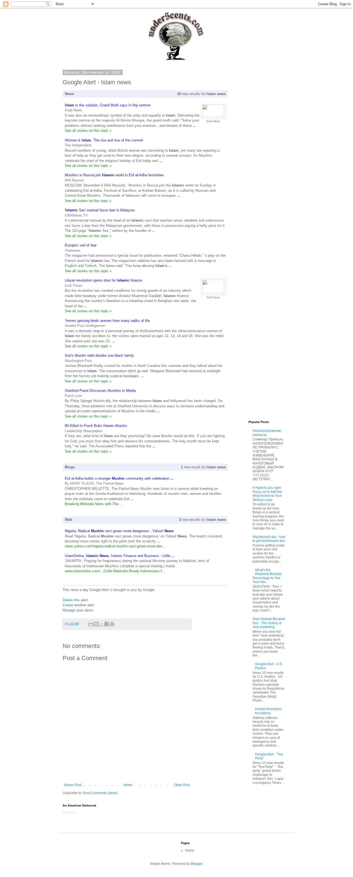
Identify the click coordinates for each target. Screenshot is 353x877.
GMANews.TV (76, 215)
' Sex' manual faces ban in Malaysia (100, 210)
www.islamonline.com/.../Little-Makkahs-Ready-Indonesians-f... (115, 571)
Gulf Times (73, 285)
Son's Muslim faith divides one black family (99, 355)
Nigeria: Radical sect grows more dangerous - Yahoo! (119, 531)
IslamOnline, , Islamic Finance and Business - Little (120, 556)
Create (68, 605)
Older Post (182, 785)
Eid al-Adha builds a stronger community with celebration (119, 478)
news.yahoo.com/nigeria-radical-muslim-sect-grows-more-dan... (115, 546)
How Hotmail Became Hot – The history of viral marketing (269, 623)
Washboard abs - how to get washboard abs (269, 539)
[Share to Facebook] (106, 624)
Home (127, 785)
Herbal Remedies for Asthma (268, 711)
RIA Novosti (74, 180)
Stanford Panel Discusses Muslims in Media (100, 390)
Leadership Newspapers (84, 431)
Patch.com (73, 396)
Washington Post (78, 361)
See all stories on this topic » (88, 130)
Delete (68, 600)
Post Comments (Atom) (100, 793)
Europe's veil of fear (81, 245)
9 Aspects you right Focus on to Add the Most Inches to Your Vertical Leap (267, 493)
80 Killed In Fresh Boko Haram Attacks (96, 426)
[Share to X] (101, 624)
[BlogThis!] (96, 624)
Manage (69, 610)
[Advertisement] (244, 154)
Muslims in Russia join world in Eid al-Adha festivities (114, 175)
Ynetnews (73, 250)
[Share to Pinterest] (112, 624)
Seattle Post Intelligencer (85, 326)
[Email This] (91, 624)
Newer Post (72, 785)
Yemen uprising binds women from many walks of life (107, 321)
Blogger (196, 864)
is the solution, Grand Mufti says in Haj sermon (108, 105)
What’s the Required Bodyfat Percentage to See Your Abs (267, 576)
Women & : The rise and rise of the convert (104, 140)
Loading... (70, 812)
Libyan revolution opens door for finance (103, 280)
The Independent (78, 145)
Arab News (73, 110)
